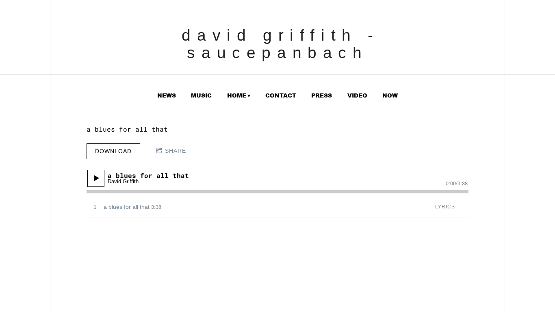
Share (175, 150)
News (166, 95)
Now (390, 95)
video (357, 95)
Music (201, 95)
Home (236, 95)
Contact (280, 95)
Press (321, 95)
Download (113, 151)
